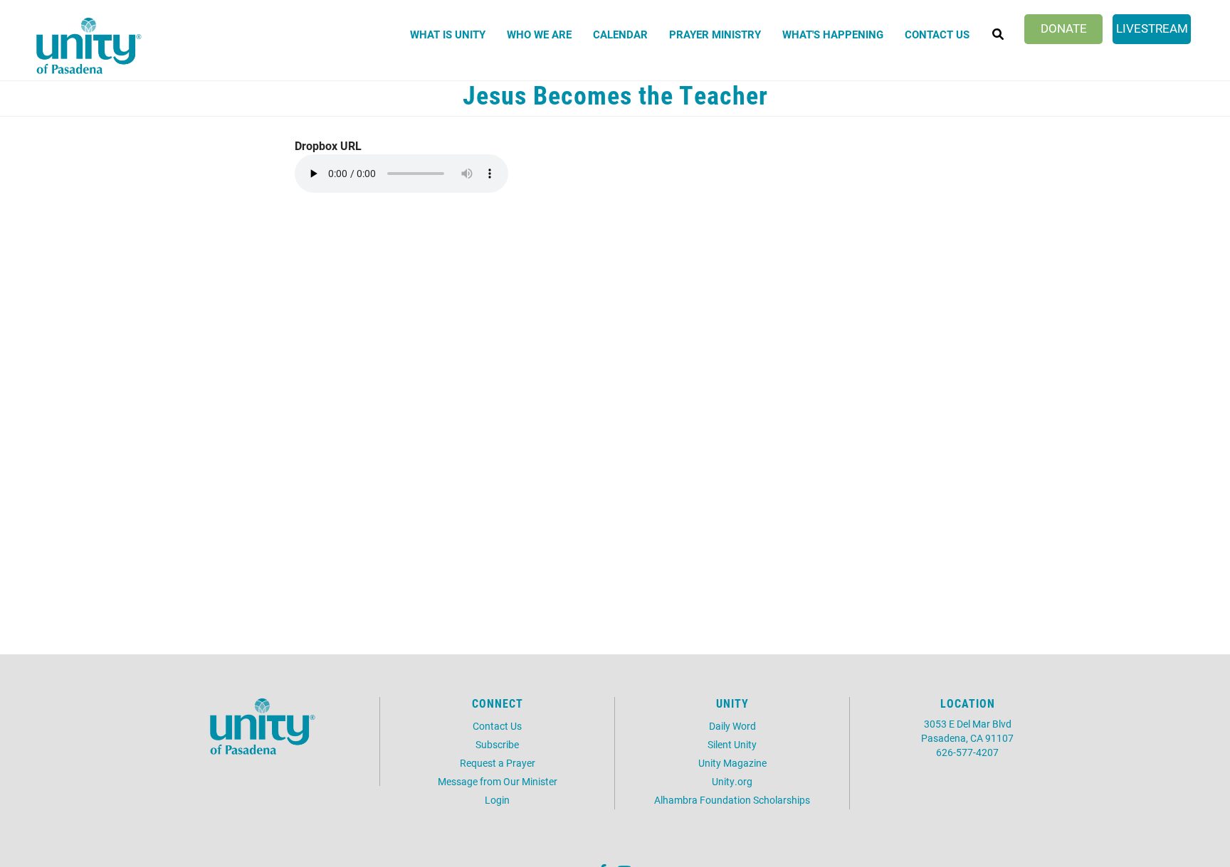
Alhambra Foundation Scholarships (732, 800)
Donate (1064, 28)
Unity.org (732, 781)
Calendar (620, 34)
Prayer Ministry (715, 34)
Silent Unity (732, 744)
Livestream (1152, 28)
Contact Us (937, 34)
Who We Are (539, 34)
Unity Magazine (732, 763)
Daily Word (732, 726)
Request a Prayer (497, 763)
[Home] (89, 45)
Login (497, 800)
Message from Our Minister (497, 781)
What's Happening (832, 34)
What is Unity (447, 34)
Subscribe (497, 744)
